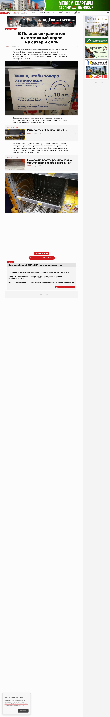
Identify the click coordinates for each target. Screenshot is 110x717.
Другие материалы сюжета (64, 287)
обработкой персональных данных (14, 705)
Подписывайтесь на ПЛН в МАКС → (41, 258)
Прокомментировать (42, 253)
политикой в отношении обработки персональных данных (16, 702)
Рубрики (34, 12)
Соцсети (51, 12)
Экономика (11, 29)
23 (77, 46)
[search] (105, 12)
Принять (23, 711)
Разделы (42, 12)
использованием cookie (11, 702)
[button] (108, 12)
